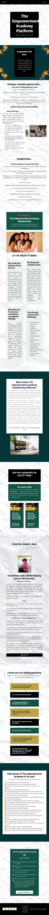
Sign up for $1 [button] (24, 655)
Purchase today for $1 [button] (24, 892)
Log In (44, 2)
